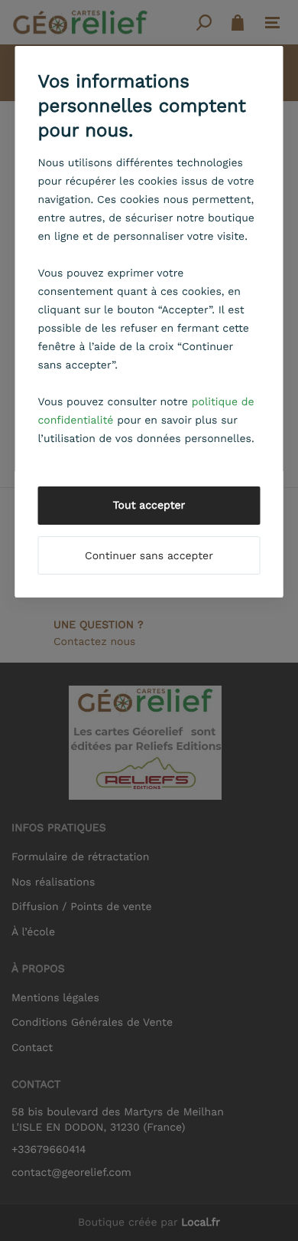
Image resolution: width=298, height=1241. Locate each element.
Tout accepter (149, 505)
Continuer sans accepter (149, 556)
